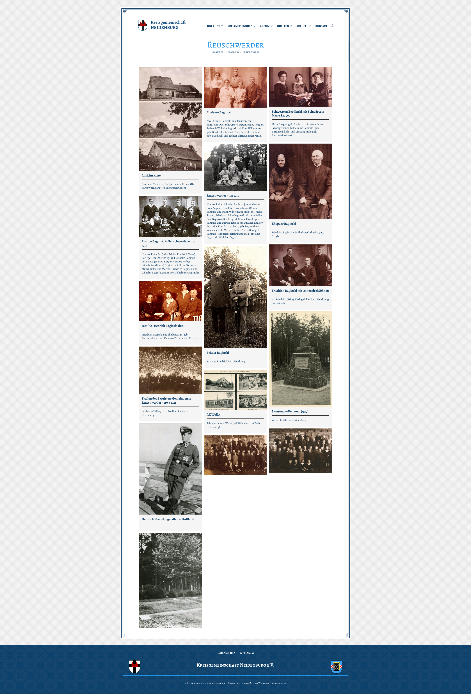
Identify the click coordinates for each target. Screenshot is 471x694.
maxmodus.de (279, 683)
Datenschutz (226, 653)
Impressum (247, 653)
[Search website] (332, 26)
